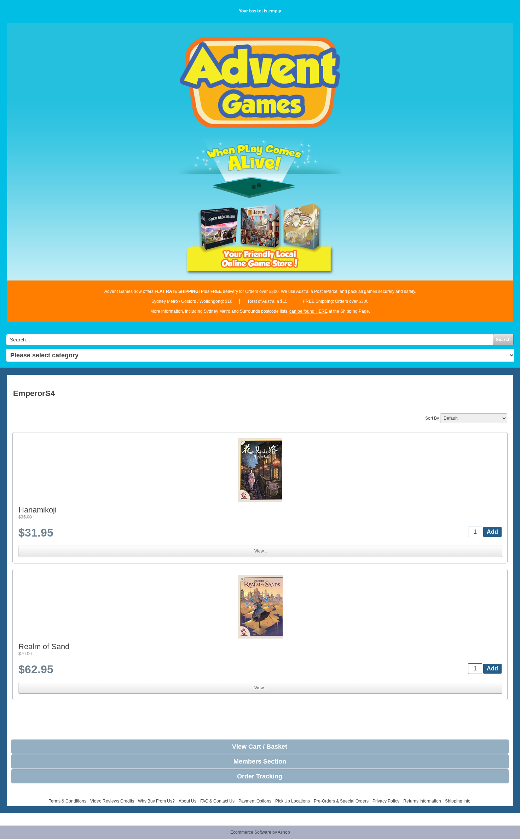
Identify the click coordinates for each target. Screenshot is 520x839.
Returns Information (422, 801)
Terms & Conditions (67, 801)
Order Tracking (259, 776)
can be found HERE (308, 311)
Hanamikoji (37, 509)
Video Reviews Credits (112, 801)
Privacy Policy (385, 801)
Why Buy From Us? (156, 801)
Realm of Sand (43, 646)
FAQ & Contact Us (217, 801)
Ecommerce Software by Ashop (260, 832)
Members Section (259, 761)
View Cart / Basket (259, 746)
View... (260, 551)
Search (503, 339)
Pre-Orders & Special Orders (341, 801)
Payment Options (254, 801)
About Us (187, 801)
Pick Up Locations (292, 801)
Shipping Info (457, 801)
